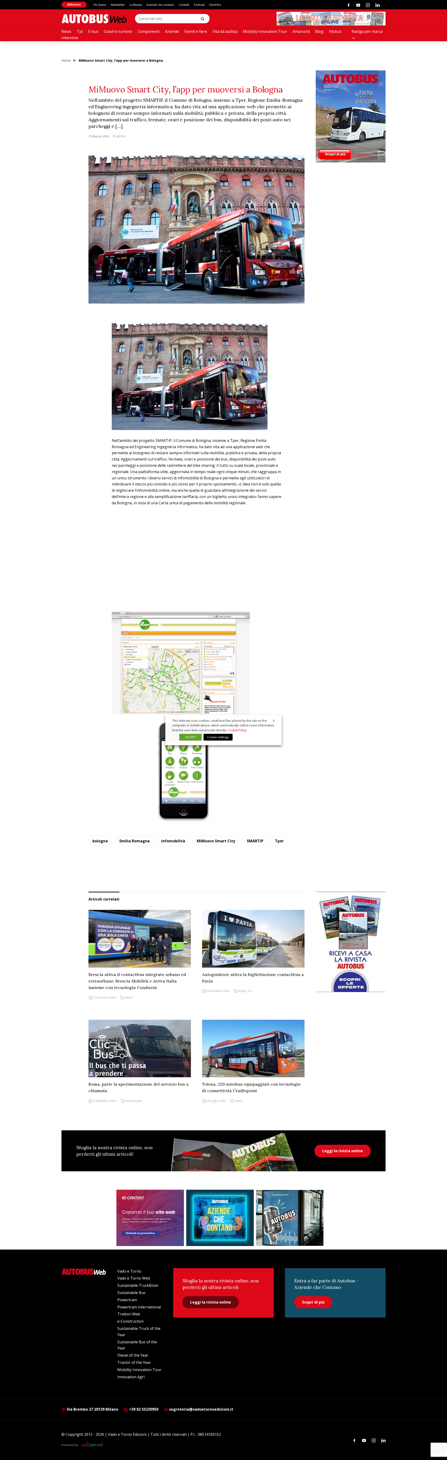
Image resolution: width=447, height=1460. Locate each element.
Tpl (80, 31)
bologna (100, 840)
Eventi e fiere (195, 31)
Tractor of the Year (134, 1362)
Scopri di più (313, 1302)
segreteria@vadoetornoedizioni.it (201, 1409)
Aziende (172, 31)
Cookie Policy (237, 730)
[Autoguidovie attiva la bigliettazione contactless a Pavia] (253, 939)
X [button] (274, 720)
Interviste (69, 37)
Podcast (199, 5)
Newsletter (118, 5)
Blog (319, 31)
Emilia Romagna (134, 840)
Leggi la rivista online (342, 1150)
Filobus (335, 31)
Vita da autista (225, 31)
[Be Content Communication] (93, 1445)
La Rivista (136, 5)
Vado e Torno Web (133, 1278)
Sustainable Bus (131, 1292)
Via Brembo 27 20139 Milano (92, 1409)
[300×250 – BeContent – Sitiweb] (150, 1218)
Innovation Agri (131, 1376)
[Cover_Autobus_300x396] (351, 116)
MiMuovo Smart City (216, 840)
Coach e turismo (118, 31)
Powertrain (127, 1299)
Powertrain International (139, 1307)
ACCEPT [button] (190, 737)
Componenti (148, 31)
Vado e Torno (129, 1271)
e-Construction (130, 1321)
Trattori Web (128, 1314)
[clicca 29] (331, 19)
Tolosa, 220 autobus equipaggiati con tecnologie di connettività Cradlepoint (251, 1087)
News (66, 31)
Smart (128, 998)
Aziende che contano (160, 5)
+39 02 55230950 (143, 1409)
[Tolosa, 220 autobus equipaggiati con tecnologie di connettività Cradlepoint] (253, 1048)
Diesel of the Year (132, 1355)
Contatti (184, 5)
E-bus (93, 31)
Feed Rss (215, 5)
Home (66, 60)
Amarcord (301, 31)
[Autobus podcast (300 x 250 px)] (290, 1218)
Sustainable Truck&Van (137, 1285)
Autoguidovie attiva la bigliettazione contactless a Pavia (253, 978)
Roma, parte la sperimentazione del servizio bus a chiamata (138, 1087)
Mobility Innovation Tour (265, 31)
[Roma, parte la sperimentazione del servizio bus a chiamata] (139, 1048)
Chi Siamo (99, 5)
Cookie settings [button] (218, 737)
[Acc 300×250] (220, 1218)
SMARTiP (255, 840)
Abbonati (74, 5)
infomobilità (173, 840)
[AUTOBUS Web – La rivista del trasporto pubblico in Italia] (94, 19)
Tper (279, 840)
